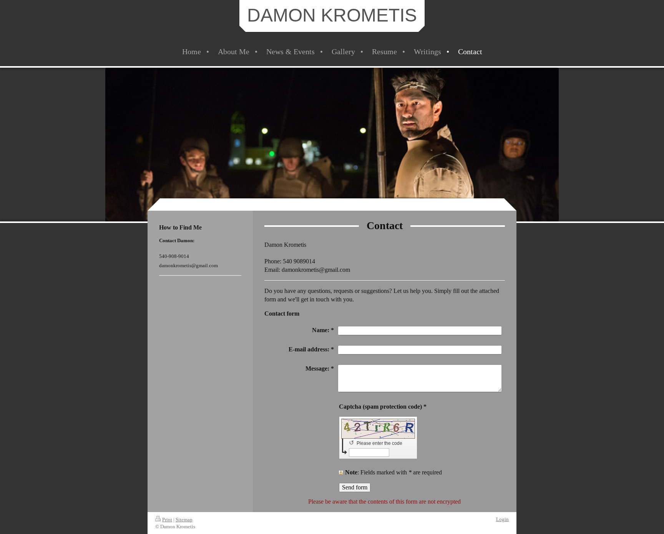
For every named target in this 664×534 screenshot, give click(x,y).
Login (502, 519)
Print (167, 519)
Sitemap (184, 519)
